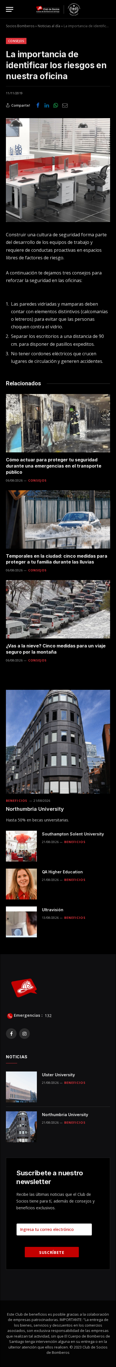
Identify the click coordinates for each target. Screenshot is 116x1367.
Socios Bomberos (20, 26)
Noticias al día (49, 26)
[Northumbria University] (58, 742)
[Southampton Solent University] (21, 846)
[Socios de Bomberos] (58, 9)
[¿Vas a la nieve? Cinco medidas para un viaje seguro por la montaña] (58, 609)
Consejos (16, 41)
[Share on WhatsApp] (56, 105)
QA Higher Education (62, 871)
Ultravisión (52, 909)
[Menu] (9, 9)
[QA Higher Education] (21, 884)
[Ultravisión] (21, 921)
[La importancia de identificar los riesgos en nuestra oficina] (58, 170)
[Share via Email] (65, 105)
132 (48, 1015)
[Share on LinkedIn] (47, 105)
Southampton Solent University (73, 834)
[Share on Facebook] (38, 105)
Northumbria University (35, 809)
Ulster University (58, 1074)
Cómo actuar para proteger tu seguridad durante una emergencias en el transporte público (53, 466)
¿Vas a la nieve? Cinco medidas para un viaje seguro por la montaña (56, 649)
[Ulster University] (21, 1086)
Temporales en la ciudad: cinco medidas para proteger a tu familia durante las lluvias (56, 559)
